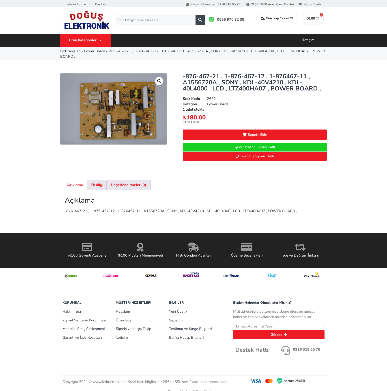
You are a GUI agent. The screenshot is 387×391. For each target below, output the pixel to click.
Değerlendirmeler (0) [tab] (128, 184)
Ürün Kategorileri (83, 40)
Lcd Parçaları (70, 51)
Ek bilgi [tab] (97, 184)
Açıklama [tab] (75, 184)
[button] (159, 81)
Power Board (94, 51)
